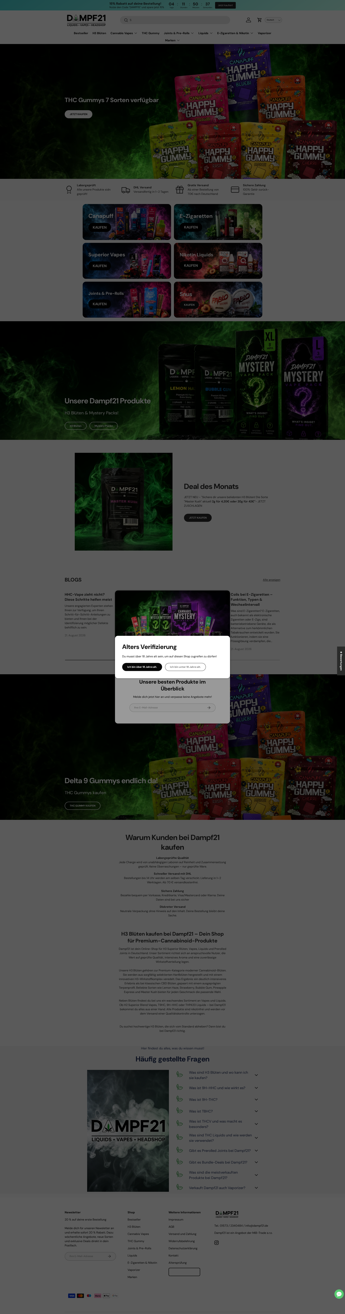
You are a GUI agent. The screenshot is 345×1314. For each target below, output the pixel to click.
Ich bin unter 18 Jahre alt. (185, 667)
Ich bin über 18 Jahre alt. (142, 667)
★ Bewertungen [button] (341, 661)
